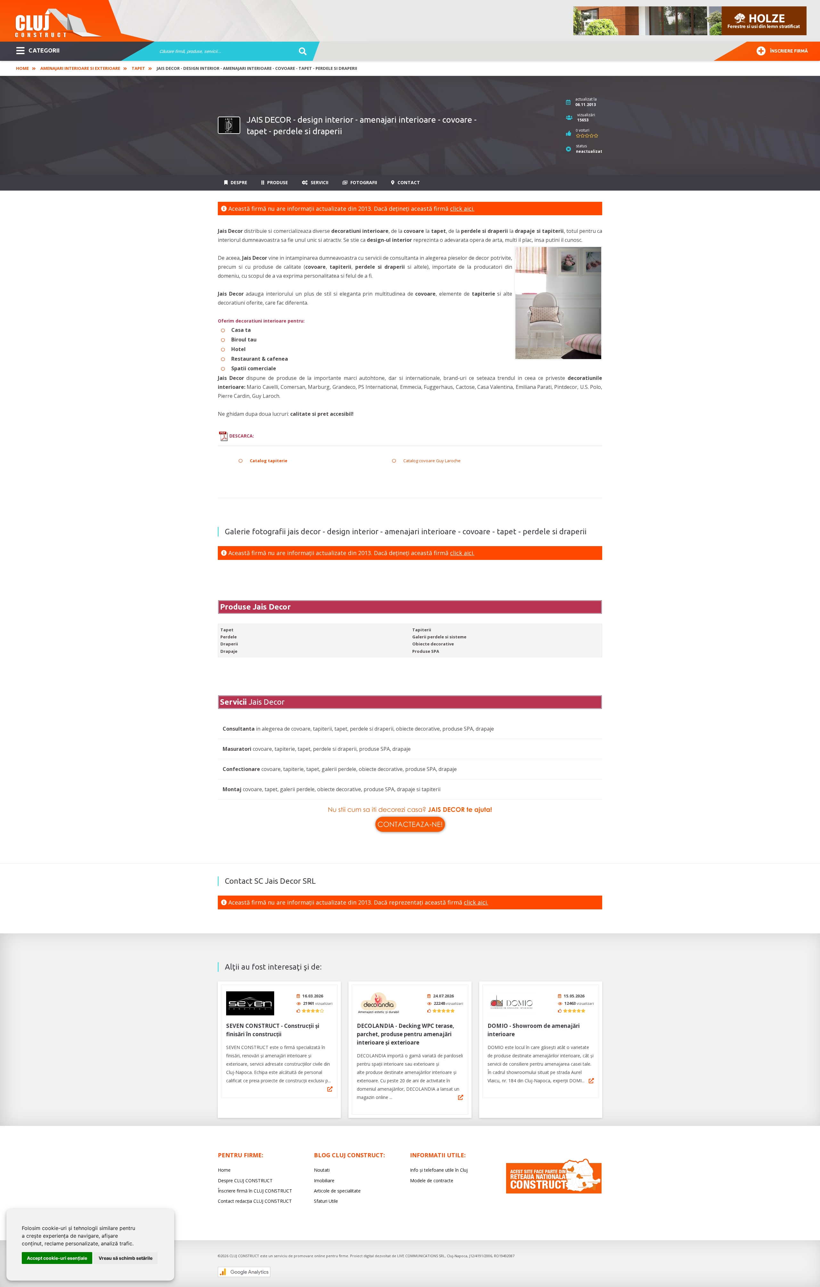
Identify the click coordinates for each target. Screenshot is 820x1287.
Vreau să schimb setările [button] (125, 1258)
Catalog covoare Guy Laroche (432, 460)
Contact (408, 182)
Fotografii (363, 182)
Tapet (138, 68)
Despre (238, 182)
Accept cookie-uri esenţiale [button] (57, 1258)
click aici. (462, 208)
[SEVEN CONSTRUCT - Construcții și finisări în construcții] (250, 1003)
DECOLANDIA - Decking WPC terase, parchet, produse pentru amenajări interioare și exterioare (405, 1034)
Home (22, 68)
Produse (277, 182)
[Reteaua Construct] (554, 1192)
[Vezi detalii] (329, 1089)
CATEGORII (44, 50)
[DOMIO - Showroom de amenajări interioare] (512, 1003)
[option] (690, 20)
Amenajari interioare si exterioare (80, 68)
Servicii (318, 182)
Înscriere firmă (789, 50)
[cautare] (300, 51)
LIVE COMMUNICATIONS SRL (421, 1255)
